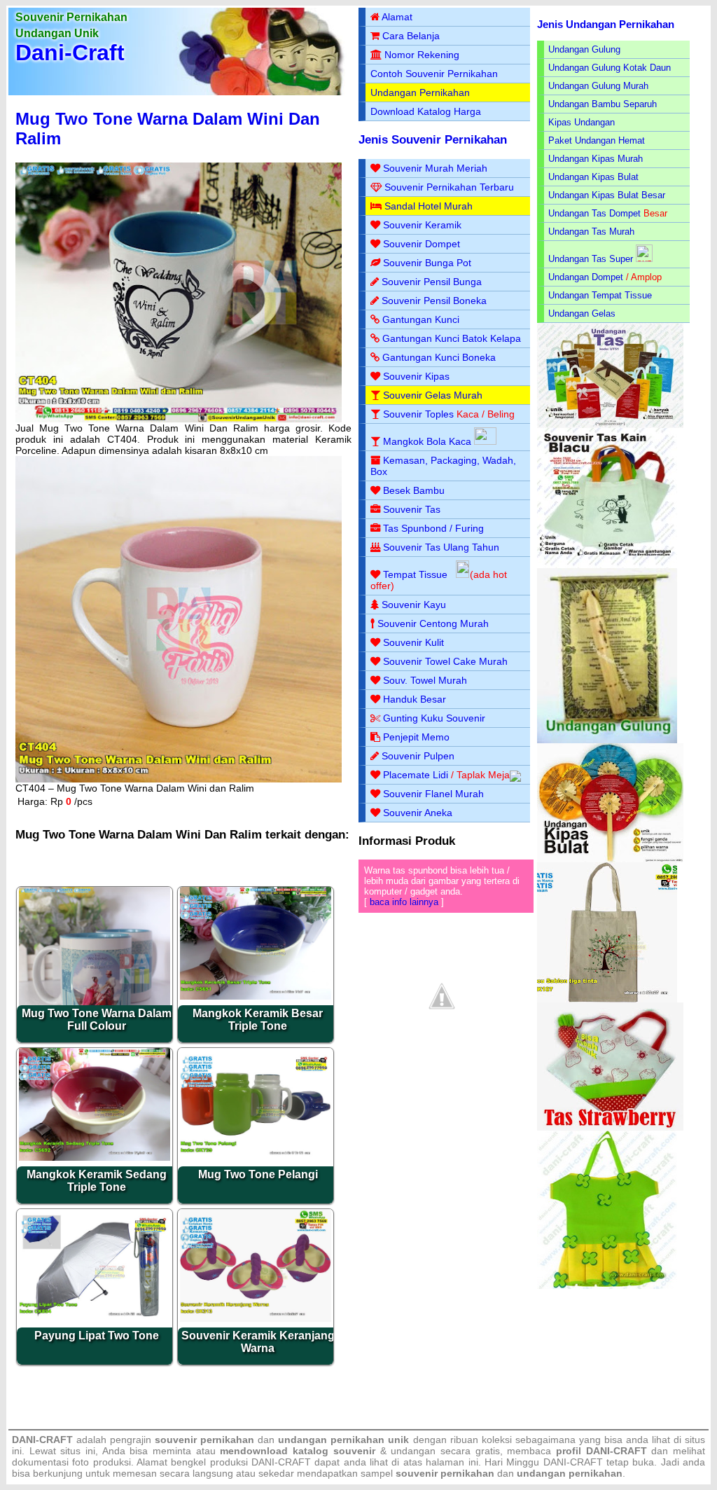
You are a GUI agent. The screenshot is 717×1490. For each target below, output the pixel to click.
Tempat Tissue (415, 574)
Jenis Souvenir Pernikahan (432, 139)
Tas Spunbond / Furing (433, 528)
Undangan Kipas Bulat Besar (606, 195)
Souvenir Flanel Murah (433, 793)
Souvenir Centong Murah (433, 623)
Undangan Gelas (581, 313)
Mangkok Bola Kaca (428, 441)
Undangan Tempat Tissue (600, 295)
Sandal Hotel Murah (428, 206)
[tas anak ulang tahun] (607, 1286)
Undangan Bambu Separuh (602, 104)
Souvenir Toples (418, 414)
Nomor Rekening (421, 54)
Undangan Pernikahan (420, 92)
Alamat (397, 16)
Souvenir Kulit (413, 642)
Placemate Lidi (415, 774)
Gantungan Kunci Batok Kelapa (451, 338)
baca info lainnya (404, 902)
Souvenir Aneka (417, 812)
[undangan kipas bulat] (610, 859)
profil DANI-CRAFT (601, 1450)
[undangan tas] (610, 425)
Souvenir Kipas (416, 376)
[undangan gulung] (607, 740)
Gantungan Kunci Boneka (439, 357)
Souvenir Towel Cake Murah (445, 661)
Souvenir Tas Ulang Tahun (441, 547)
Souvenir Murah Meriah (435, 168)
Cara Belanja (411, 35)
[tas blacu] (607, 565)
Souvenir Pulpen (418, 755)
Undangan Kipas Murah (595, 158)
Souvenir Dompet (421, 243)
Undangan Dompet (585, 277)
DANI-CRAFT (573, 1462)
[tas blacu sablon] (607, 999)
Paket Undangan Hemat (596, 140)
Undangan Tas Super (590, 259)
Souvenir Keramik (422, 224)
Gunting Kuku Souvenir (434, 718)
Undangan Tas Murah (591, 231)
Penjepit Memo (416, 737)
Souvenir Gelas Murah (432, 395)
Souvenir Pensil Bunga (432, 281)
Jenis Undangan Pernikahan (605, 24)
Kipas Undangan (581, 122)
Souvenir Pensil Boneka (434, 300)
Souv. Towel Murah (425, 680)
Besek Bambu (414, 490)
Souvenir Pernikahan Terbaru (449, 187)
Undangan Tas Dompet (594, 213)
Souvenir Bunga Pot (427, 262)
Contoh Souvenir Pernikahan (434, 73)
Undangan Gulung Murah (598, 86)
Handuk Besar (414, 699)
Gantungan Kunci (420, 319)
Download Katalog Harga (425, 111)
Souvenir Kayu (414, 604)
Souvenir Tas (411, 509)
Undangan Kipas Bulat (593, 177)
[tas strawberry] (610, 1127)
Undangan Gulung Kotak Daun (609, 67)
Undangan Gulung (584, 49)
